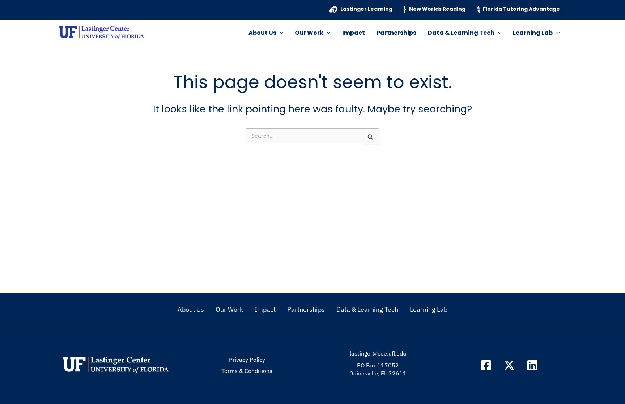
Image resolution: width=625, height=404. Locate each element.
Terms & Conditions (246, 370)
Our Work (309, 33)
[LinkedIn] (532, 365)
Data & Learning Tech (461, 33)
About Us (262, 33)
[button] (280, 32)
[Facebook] (486, 365)
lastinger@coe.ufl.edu (378, 353)
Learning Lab (533, 33)
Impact (353, 33)
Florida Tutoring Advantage (521, 9)
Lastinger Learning (366, 9)
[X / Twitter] (509, 365)
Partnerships (396, 33)
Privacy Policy (247, 359)
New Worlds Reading (437, 9)
